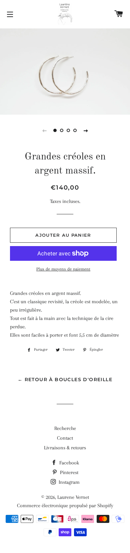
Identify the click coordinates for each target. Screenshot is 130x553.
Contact (65, 438)
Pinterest (68, 472)
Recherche (65, 428)
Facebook (68, 463)
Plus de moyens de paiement (63, 268)
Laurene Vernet (73, 497)
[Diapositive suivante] (85, 130)
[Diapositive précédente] (44, 130)
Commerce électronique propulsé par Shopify (65, 506)
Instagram (68, 482)
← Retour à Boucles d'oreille (65, 379)
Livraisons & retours (65, 448)
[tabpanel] (65, 71)
